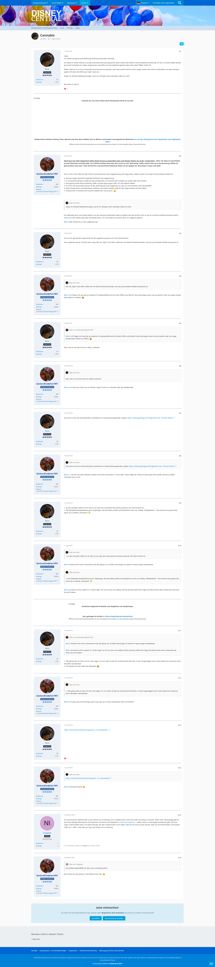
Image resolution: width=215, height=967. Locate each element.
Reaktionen (39, 80)
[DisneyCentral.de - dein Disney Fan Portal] (107, 15)
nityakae (85, 846)
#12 (179, 678)
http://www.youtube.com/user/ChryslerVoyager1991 (40, 191)
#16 (179, 857)
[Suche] (180, 3)
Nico (44, 39)
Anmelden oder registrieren (163, 3)
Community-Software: (107, 963)
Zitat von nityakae (76, 864)
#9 (180, 503)
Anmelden (96, 918)
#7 (180, 413)
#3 (180, 233)
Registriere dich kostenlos (113, 913)
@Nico (66, 222)
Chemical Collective (127, 822)
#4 (180, 276)
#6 (180, 366)
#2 (180, 156)
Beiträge (38, 82)
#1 (180, 51)
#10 (179, 545)
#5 (180, 323)
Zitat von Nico (74, 203)
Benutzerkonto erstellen (114, 918)
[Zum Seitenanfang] (211, 964)
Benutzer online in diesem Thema (47, 934)
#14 (179, 768)
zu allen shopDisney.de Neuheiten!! (118, 616)
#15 (179, 815)
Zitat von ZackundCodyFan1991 (81, 330)
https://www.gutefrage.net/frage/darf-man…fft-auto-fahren (150, 418)
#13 (179, 725)
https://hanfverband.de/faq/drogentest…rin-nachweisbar (86, 730)
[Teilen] (182, 43)
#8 (180, 456)
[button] (143, 3)
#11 (179, 630)
